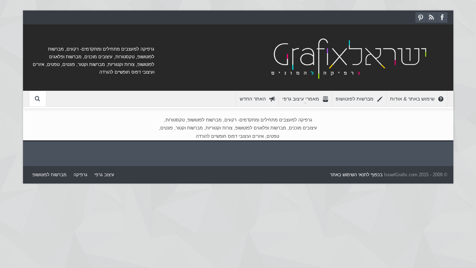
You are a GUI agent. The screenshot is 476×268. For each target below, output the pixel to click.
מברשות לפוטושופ (355, 99)
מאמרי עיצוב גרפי (300, 99)
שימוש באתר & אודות (412, 99)
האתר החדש (253, 99)
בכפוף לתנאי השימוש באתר (356, 174)
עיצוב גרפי (104, 174)
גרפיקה (80, 174)
